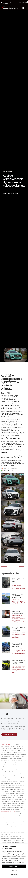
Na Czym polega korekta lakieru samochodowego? (17, 611)
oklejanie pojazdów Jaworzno (9, 817)
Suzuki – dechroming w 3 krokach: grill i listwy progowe (18, 662)
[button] (23, 7)
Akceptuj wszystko (14, 866)
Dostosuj (14, 870)
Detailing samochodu (7, 744)
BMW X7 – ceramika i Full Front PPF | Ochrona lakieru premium (18, 628)
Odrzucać (14, 874)
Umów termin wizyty (9, 734)
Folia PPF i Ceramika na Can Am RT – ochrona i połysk (18, 579)
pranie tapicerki (10, 819)
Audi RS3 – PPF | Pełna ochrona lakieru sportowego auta (17, 595)
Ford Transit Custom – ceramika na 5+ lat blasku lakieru (18, 644)
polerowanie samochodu (8, 811)
